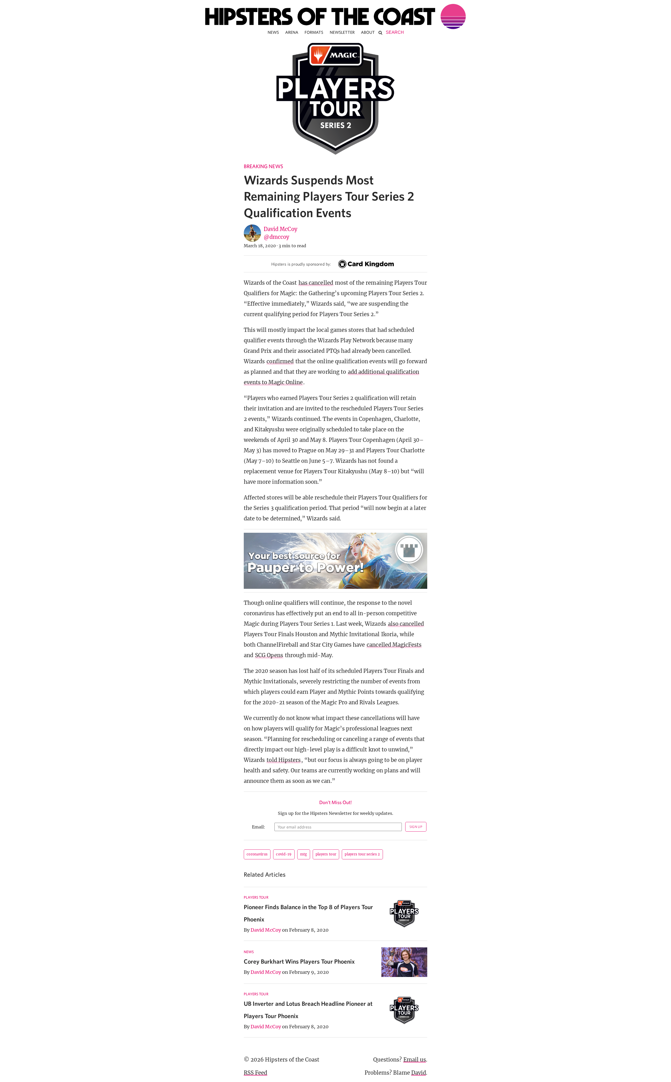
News (273, 32)
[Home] (335, 16)
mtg (303, 854)
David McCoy (280, 229)
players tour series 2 (362, 854)
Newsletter (342, 32)
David (418, 1072)
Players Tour (256, 897)
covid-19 (283, 854)
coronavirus (257, 854)
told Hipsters (284, 760)
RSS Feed (255, 1072)
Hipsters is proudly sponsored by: (301, 264)
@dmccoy (276, 237)
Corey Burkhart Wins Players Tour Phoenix (299, 961)
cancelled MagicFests (394, 644)
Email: (258, 827)
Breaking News (263, 166)
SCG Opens (269, 655)
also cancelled (406, 623)
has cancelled (316, 282)
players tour (326, 854)
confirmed (280, 361)
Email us (414, 1059)
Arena (291, 32)
